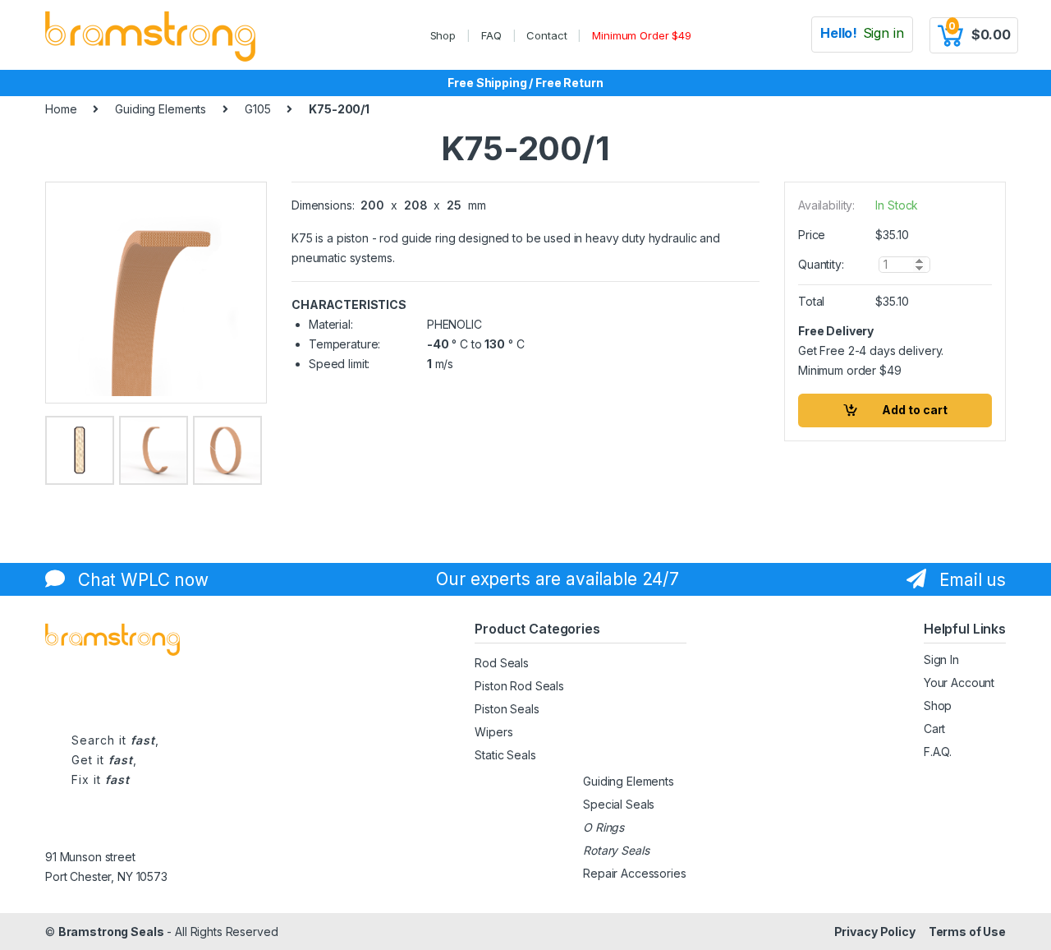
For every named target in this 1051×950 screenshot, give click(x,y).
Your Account (959, 682)
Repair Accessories (634, 873)
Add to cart (915, 410)
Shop (443, 35)
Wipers (493, 732)
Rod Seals (502, 663)
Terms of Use (967, 931)
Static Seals (505, 755)
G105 (257, 109)
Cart (934, 729)
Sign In (941, 659)
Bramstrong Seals (111, 931)
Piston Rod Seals (519, 686)
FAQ (491, 35)
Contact (546, 35)
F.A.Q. (938, 752)
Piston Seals (507, 709)
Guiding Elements (160, 109)
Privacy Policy (875, 931)
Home (60, 109)
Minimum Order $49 (641, 35)
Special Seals (618, 804)
